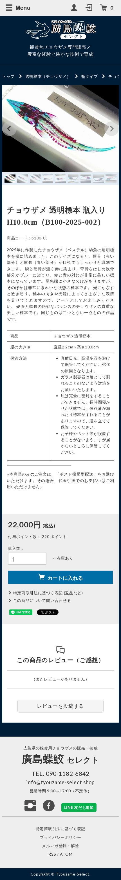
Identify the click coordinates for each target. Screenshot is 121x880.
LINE (79, 807)
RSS (52, 854)
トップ (8, 76)
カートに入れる (65, 577)
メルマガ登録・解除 (60, 845)
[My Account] (75, 8)
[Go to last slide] (9, 129)
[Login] (90, 8)
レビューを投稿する (60, 706)
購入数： (16, 548)
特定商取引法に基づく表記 (60, 828)
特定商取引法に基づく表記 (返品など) (48, 592)
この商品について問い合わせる (42, 600)
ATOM (66, 854)
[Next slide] (111, 129)
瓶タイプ (89, 76)
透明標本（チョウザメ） (48, 76)
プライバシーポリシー (60, 837)
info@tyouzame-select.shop (60, 782)
